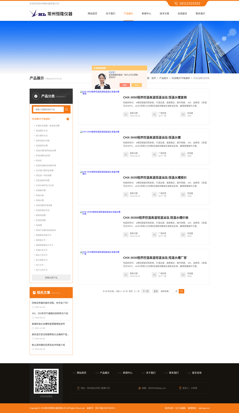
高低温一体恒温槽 (43, 175)
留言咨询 (197, 373)
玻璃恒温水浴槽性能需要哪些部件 (48, 324)
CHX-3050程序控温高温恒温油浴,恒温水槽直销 (155, 97)
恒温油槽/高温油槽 (44, 205)
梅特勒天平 (41, 240)
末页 (156, 291)
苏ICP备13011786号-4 (105, 408)
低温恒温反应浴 (43, 210)
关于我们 (110, 13)
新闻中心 (146, 13)
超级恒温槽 (41, 215)
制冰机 (39, 160)
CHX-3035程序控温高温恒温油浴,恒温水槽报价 (155, 177)
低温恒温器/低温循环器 (46, 165)
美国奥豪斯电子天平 (44, 245)
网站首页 (92, 13)
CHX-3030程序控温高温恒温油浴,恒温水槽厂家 (155, 257)
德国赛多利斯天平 (43, 235)
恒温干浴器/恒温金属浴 (46, 230)
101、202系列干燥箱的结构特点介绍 (50, 313)
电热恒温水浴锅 (43, 140)
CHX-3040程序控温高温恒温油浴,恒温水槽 (152, 137)
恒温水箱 (40, 195)
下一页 (146, 291)
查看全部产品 (51, 277)
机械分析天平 (42, 250)
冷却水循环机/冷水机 (45, 185)
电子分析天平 (42, 270)
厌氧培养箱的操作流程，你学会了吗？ (50, 303)
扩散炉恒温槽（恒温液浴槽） (48, 126)
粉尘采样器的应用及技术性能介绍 (48, 345)
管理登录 (192, 408)
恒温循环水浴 (42, 131)
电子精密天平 (42, 260)
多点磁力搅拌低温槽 (44, 170)
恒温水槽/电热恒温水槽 (46, 150)
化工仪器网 (180, 408)
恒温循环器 (41, 190)
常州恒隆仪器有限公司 (48, 3)
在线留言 (182, 13)
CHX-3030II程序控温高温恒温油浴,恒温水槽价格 (155, 217)
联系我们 (200, 13)
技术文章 (164, 13)
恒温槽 (39, 225)
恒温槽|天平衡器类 (181, 78)
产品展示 (128, 13)
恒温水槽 (40, 200)
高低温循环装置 (43, 180)
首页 (153, 78)
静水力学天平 (42, 255)
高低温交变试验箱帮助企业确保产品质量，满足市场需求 (51, 334)
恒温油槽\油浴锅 (43, 155)
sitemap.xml (203, 408)
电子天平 (40, 265)
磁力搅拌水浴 (42, 135)
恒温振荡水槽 (42, 145)
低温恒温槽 (41, 220)
